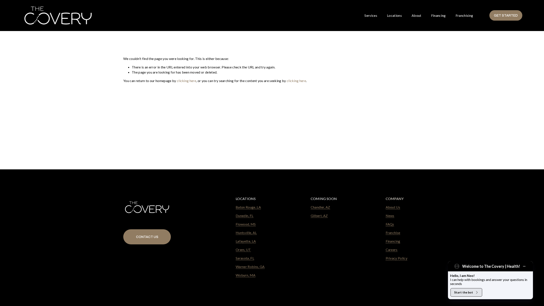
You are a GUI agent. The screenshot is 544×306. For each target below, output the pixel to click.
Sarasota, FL (245, 258)
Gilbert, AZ (319, 216)
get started (506, 15)
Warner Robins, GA (250, 267)
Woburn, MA (245, 275)
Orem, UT (243, 250)
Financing (438, 15)
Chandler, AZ (320, 207)
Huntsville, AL (246, 233)
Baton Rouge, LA (248, 207)
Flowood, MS (246, 224)
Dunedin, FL (245, 216)
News (390, 216)
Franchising (464, 15)
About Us (393, 207)
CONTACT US (147, 237)
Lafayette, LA (246, 241)
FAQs (390, 224)
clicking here (186, 81)
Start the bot (463, 292)
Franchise (393, 233)
